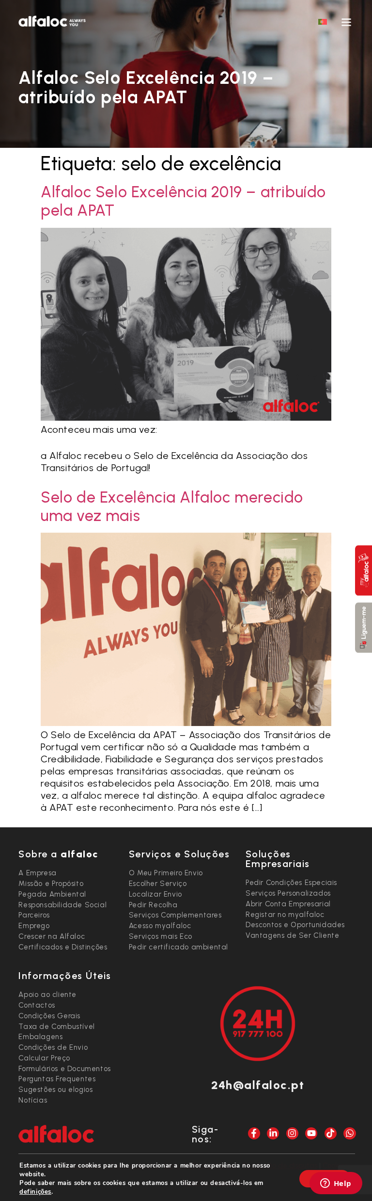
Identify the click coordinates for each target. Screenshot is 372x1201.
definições (35, 1191)
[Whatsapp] (349, 1133)
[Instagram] (292, 1133)
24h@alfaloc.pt (257, 1085)
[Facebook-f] (254, 1133)
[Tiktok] (331, 1133)
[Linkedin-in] (273, 1133)
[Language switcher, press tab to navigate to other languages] (322, 21)
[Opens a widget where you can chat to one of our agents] (335, 1184)
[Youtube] (311, 1133)
